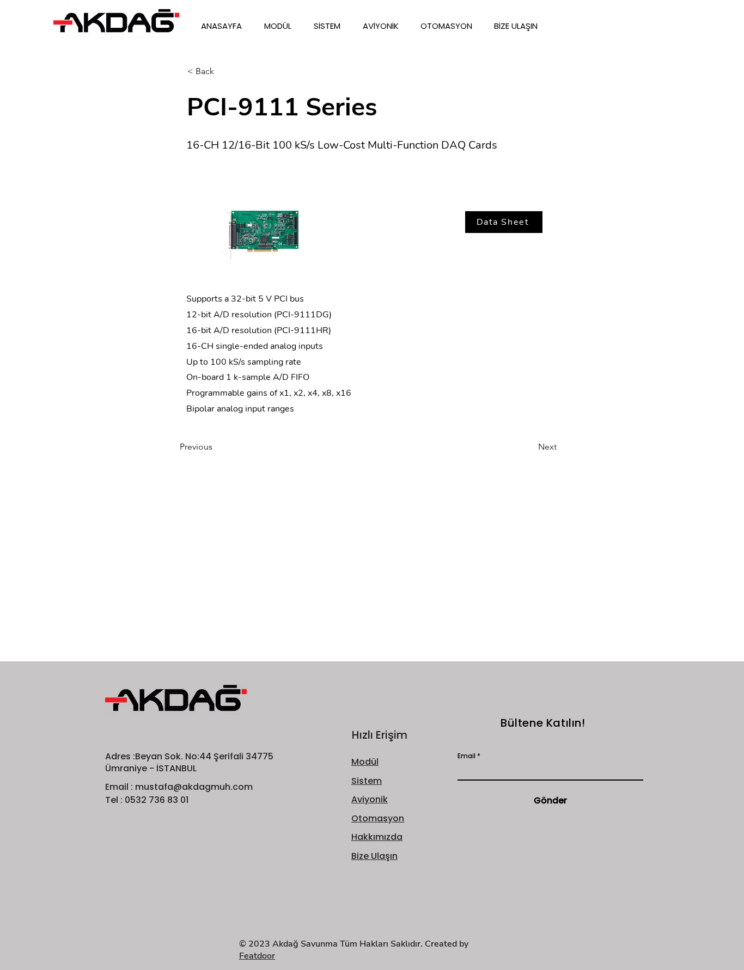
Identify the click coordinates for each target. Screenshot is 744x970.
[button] (281, 26)
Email (466, 756)
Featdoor (257, 956)
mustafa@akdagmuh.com (194, 787)
